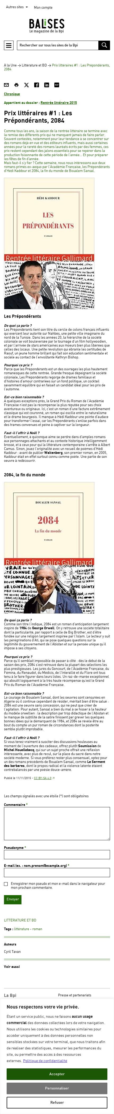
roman (37, 929)
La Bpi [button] (10, 995)
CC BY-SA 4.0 (42, 778)
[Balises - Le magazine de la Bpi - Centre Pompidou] (57, 25)
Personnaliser (57, 1088)
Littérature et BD (34, 65)
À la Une (10, 65)
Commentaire (16, 805)
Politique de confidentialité (45, 1061)
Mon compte (43, 7)
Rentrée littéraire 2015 (59, 103)
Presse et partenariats (74, 995)
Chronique (12, 94)
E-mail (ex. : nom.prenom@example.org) (36, 866)
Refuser (57, 1103)
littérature (21, 929)
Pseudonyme (15, 848)
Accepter (57, 1074)
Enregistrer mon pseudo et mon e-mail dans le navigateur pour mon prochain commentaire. (58, 886)
